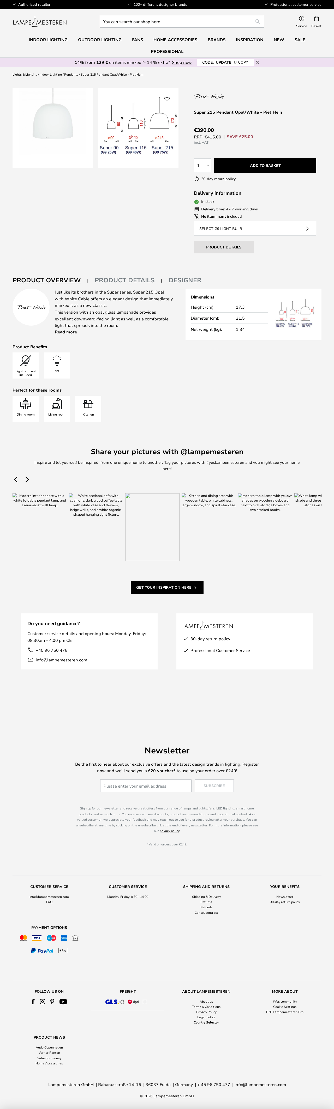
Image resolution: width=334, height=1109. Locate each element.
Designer (185, 280)
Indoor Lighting (51, 74)
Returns (206, 902)
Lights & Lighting (25, 74)
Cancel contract (206, 912)
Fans (137, 39)
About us (206, 1001)
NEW (279, 39)
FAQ (49, 902)
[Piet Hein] (221, 96)
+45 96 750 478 (52, 650)
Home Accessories (49, 1063)
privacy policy (169, 830)
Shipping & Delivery (206, 896)
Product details (125, 280)
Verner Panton (49, 1052)
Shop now (182, 62)
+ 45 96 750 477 (213, 1084)
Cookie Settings (284, 1006)
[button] (167, 99)
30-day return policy (285, 902)
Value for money (49, 1058)
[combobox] (182, 21)
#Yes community (285, 1001)
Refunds (206, 907)
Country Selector (206, 1022)
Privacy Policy (206, 1012)
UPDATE (225, 62)
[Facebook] (33, 1001)
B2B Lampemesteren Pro (284, 1012)
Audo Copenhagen (49, 1047)
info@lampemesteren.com (61, 659)
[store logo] (40, 21)
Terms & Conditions (206, 1006)
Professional (167, 51)
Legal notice (206, 1017)
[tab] (50, 280)
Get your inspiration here (164, 587)
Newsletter (284, 896)
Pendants (71, 74)
